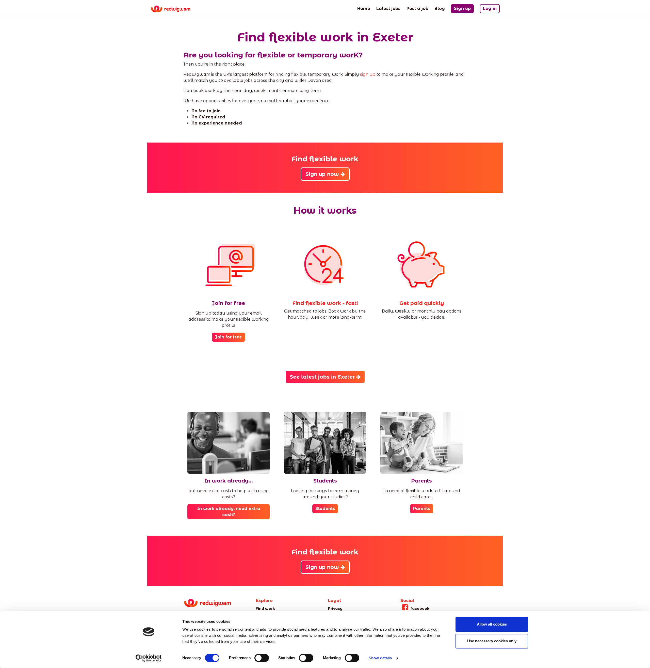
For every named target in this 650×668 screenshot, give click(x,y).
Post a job (417, 8)
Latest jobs (388, 8)
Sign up (462, 8)
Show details (380, 658)
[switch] (261, 658)
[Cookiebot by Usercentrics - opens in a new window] (148, 658)
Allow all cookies (492, 624)
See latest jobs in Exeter (323, 377)
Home (363, 8)
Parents (421, 508)
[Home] (174, 9)
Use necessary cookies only (491, 641)
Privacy (335, 608)
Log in (490, 8)
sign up (367, 74)
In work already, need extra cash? (228, 511)
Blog (439, 8)
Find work (265, 608)
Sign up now (322, 174)
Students (325, 508)
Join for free (228, 337)
